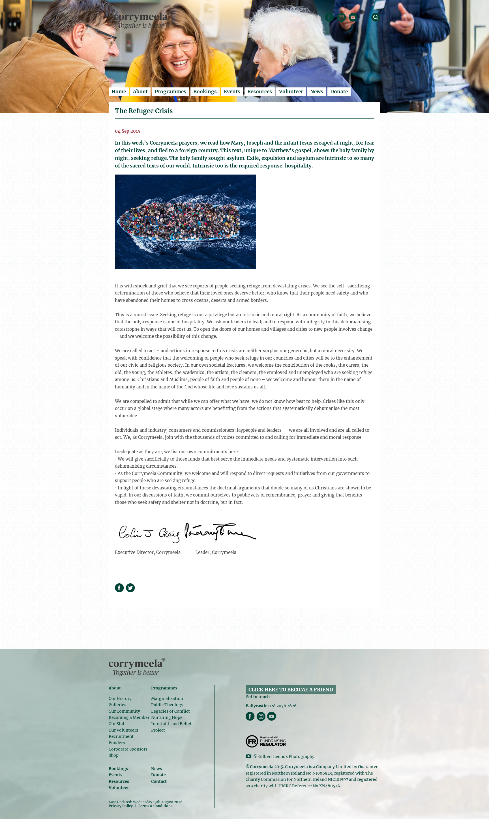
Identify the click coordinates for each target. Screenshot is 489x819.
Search (376, 6)
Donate (339, 92)
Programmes (170, 92)
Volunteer (291, 92)
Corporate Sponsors (128, 749)
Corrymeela (142, 20)
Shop (114, 755)
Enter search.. (124, 4)
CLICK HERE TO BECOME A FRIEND (290, 690)
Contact (159, 781)
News (316, 92)
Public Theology (167, 704)
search (375, 17)
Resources (259, 92)
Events (232, 92)
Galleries (117, 704)
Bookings (205, 92)
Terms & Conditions (155, 806)
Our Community (124, 711)
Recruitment (121, 736)
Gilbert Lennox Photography (286, 756)
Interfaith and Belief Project (171, 726)
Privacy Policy (121, 806)
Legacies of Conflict (170, 711)
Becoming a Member (129, 717)
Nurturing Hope (167, 717)
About (140, 92)
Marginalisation (167, 698)
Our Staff (117, 723)
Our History (120, 698)
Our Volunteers (123, 730)
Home (118, 92)
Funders (117, 742)
